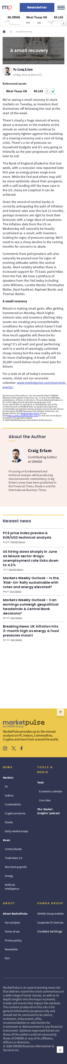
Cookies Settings (49, 931)
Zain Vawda (15, 591)
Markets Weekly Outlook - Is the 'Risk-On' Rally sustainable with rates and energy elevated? (31, 582)
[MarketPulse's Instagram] (5, 748)
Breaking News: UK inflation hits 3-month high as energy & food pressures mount (31, 631)
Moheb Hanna (18, 541)
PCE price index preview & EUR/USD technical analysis (27, 535)
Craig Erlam (25, 68)
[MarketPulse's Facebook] (21, 748)
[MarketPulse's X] (13, 749)
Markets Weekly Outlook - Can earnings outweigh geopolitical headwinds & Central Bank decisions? (31, 607)
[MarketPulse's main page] (6, 31)
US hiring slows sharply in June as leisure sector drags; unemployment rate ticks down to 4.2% (30, 558)
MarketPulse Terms (30, 413)
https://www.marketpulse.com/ (23, 415)
